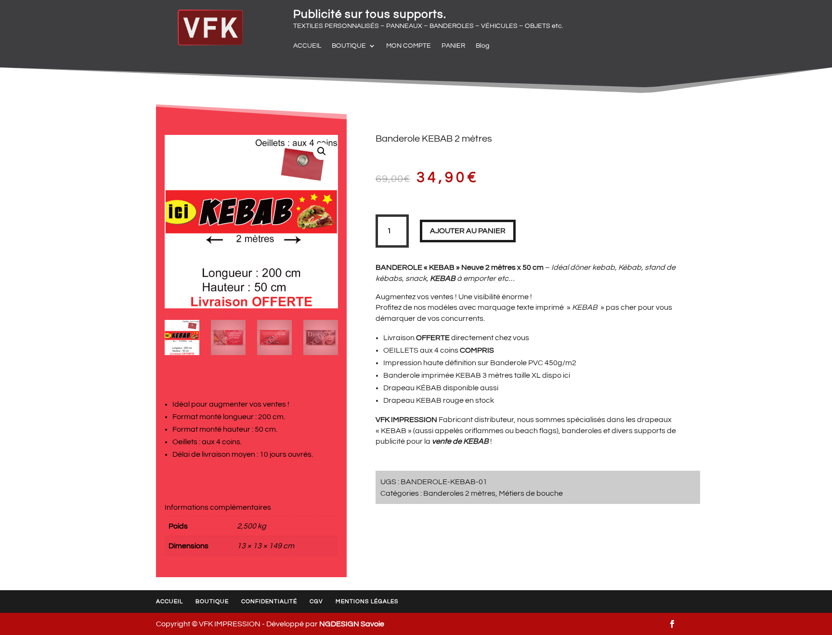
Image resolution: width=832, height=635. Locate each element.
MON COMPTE (408, 45)
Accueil (169, 601)
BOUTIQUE (349, 45)
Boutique (212, 601)
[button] (321, 151)
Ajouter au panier (468, 231)
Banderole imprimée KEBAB (432, 375)
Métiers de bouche (531, 493)
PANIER (453, 45)
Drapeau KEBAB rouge (423, 400)
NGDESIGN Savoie (351, 624)
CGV (316, 601)
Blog (482, 45)
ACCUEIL (307, 45)
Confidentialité (269, 601)
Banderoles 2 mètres (459, 493)
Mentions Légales (367, 601)
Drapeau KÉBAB (412, 388)
